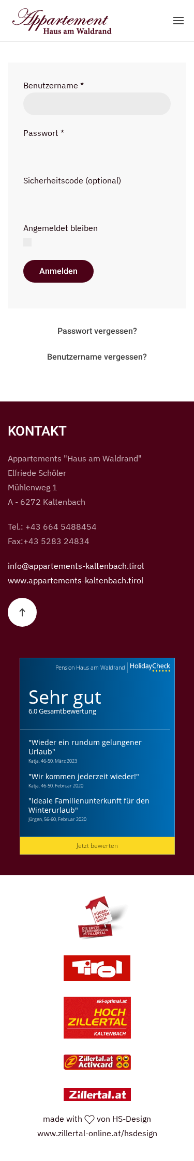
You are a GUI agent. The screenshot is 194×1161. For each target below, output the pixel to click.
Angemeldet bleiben (60, 228)
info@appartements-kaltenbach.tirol (76, 566)
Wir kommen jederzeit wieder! (84, 776)
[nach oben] (22, 612)
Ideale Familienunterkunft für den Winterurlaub (89, 805)
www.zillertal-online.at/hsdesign (97, 1133)
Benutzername (53, 85)
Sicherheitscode (53, 180)
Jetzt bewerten (97, 845)
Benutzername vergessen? (97, 357)
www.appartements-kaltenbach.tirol (75, 580)
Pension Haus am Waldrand (90, 667)
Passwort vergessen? (97, 331)
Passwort (43, 133)
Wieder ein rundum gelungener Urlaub (85, 746)
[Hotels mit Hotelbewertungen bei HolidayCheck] (149, 667)
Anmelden (58, 271)
